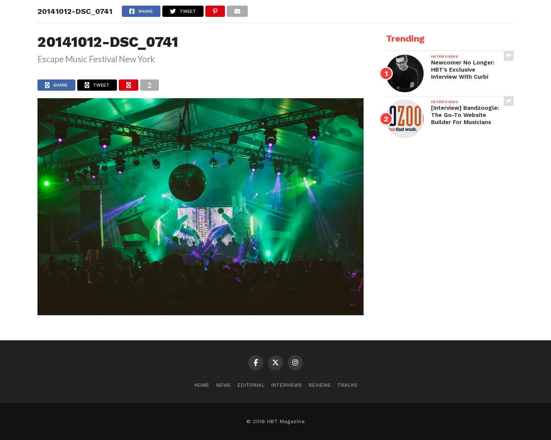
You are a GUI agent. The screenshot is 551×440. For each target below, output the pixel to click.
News (223, 385)
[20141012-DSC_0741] (200, 312)
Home (201, 385)
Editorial (250, 385)
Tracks (347, 385)
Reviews (319, 385)
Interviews (286, 385)
